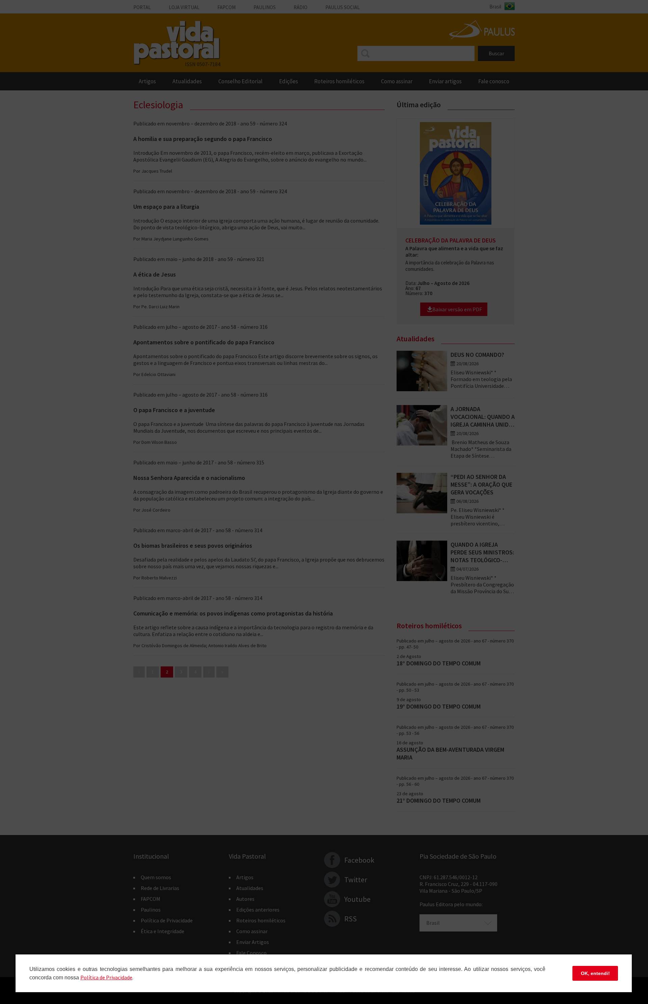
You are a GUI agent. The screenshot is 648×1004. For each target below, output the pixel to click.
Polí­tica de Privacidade (106, 977)
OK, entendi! (595, 973)
